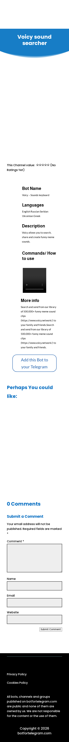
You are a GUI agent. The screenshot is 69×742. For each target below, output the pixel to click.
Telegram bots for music (40, 134)
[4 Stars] (45, 165)
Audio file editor (34, 479)
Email (11, 596)
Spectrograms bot (34, 454)
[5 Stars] (48, 165)
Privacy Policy (17, 674)
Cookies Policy (17, 683)
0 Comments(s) (40, 149)
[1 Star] (37, 165)
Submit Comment (51, 629)
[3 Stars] (43, 165)
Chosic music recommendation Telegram (35, 426)
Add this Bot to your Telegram (34, 363)
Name (11, 579)
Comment (15, 541)
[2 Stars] (40, 165)
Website (13, 612)
